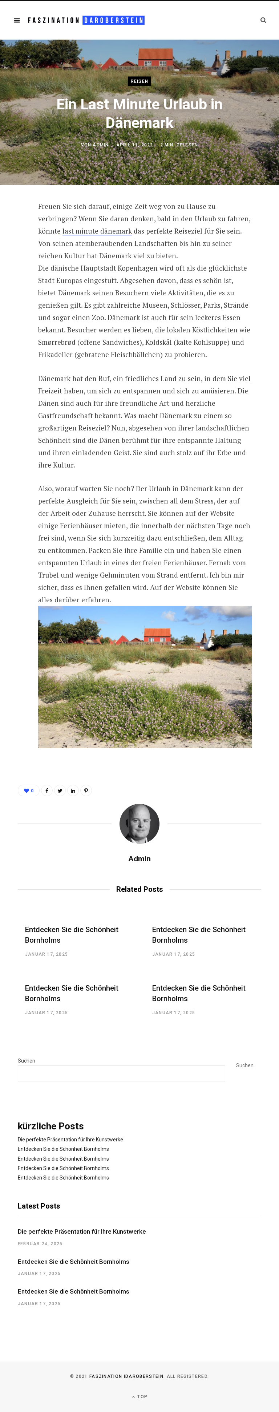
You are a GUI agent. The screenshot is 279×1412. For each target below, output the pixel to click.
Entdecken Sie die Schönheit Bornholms (63, 1149)
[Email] (12, 285)
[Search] (263, 20)
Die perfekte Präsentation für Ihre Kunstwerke (70, 1139)
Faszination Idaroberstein (126, 1376)
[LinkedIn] (73, 790)
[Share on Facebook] (12, 227)
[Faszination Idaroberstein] (86, 20)
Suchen (26, 1061)
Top (141, 1396)
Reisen (139, 81)
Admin (101, 144)
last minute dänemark (97, 230)
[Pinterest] (12, 266)
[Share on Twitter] (12, 246)
